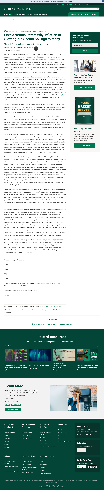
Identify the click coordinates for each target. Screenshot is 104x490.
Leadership (7, 438)
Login (81, 449)
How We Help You (26, 435)
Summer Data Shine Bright (39, 365)
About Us (7, 14)
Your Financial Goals (27, 432)
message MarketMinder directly (54, 306)
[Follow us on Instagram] (84, 434)
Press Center (7, 441)
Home (5, 19)
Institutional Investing (40, 14)
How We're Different (27, 438)
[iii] (17, 84)
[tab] (28, 341)
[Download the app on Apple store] (92, 466)
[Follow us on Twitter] (80, 434)
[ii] (12, 81)
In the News (7, 444)
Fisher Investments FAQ (28, 461)
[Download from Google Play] (81, 467)
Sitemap (42, 470)
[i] (4, 260)
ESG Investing (43, 440)
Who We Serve (43, 443)
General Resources (26, 464)
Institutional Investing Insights (11, 471)
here (71, 1)
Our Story (6, 435)
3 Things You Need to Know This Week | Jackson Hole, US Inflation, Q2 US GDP (87, 366)
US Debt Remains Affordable (59, 366)
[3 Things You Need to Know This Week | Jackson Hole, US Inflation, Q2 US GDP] (87, 360)
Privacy (42, 461)
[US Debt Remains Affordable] (64, 360)
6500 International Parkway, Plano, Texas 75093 (51, 487)
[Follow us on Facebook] (77, 434)
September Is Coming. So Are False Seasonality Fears (16, 366)
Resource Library (83, 14)
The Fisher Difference (9, 432)
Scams (60, 444)
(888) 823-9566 (13, 404)
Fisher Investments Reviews (65, 441)
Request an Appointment (85, 87)
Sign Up (85, 50)
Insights (72, 14)
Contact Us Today (13, 409)
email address (78, 45)
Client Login (78, 4)
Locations (60, 4)
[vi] (5, 283)
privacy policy (50, 1)
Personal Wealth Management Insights (11, 467)
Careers (69, 4)
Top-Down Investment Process (45, 433)
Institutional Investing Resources (27, 473)
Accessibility (43, 464)
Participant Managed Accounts (47, 446)
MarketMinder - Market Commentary (9, 462)
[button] (98, 9)
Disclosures (43, 467)
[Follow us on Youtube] (87, 434)
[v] (62, 94)
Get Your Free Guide (85, 145)
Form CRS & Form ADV (45, 473)
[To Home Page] (18, 9)
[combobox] (85, 8)
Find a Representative (63, 433)
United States (92, 4)
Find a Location (62, 430)
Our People (7, 447)
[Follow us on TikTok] (93, 434)
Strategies (42, 437)
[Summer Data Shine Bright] (40, 360)
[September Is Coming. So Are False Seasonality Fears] (16, 360)
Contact (93, 14)
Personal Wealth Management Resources (29, 468)
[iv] (21, 94)
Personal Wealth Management (22, 14)
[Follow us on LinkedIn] (90, 434)
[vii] (39, 191)
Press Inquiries (62, 436)
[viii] (61, 194)
